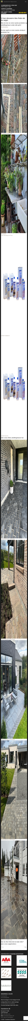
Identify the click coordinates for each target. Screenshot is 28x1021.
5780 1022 (14, 5)
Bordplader (3, 233)
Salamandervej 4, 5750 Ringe (8, 639)
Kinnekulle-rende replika (6, 133)
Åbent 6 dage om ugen (6, 6)
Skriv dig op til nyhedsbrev (7, 1017)
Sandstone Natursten (10, 1)
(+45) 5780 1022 (6, 1014)
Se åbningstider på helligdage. (8, 1003)
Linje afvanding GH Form (7, 235)
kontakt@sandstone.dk (8, 1015)
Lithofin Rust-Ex (4, 435)
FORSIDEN (4, 27)
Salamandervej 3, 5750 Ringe (8, 739)
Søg (25, 947)
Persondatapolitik (5, 997)
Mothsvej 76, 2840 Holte (6, 940)
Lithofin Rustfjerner (5, 335)
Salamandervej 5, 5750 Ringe (8, 539)
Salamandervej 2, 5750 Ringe (8, 839)
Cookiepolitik (4, 996)
